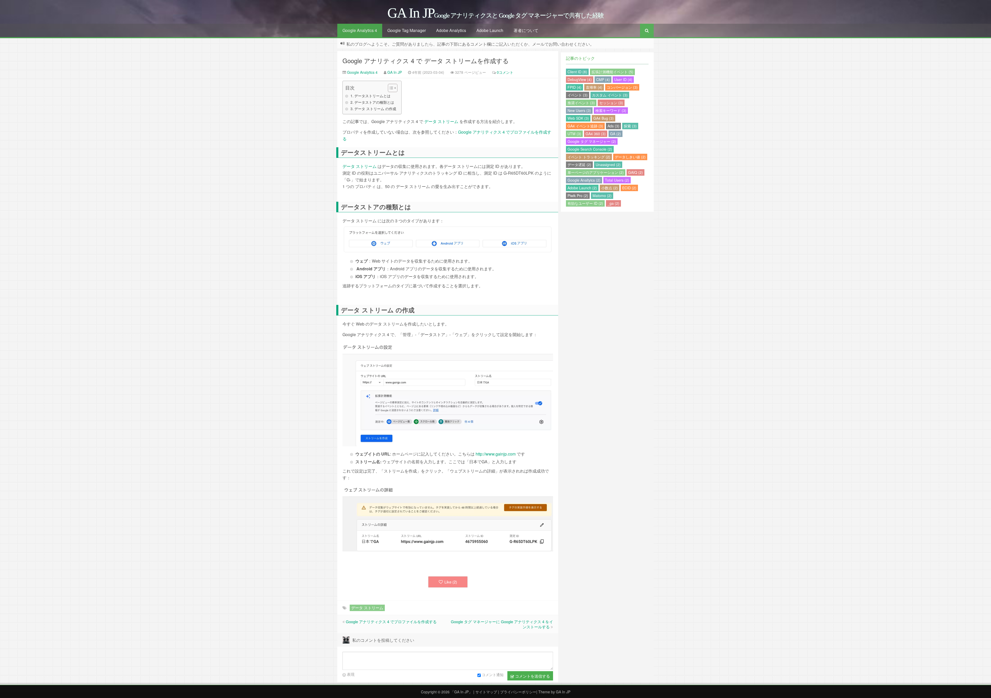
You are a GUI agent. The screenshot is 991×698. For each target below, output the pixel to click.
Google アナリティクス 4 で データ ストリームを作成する (425, 60)
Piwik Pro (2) (578, 195)
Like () (450, 582)
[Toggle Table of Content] (390, 88)
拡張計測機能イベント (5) (612, 71)
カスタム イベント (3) (610, 95)
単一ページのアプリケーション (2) (596, 172)
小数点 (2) (609, 187)
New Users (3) (579, 110)
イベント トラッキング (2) (589, 156)
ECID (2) (629, 187)
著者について (526, 30)
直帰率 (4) (594, 87)
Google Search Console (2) (590, 149)
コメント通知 (493, 674)
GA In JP (394, 72)
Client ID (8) (577, 71)
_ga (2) (613, 203)
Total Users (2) (617, 180)
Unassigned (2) (608, 164)
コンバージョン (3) (622, 87)
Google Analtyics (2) (584, 180)
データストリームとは (372, 95)
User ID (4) (623, 79)
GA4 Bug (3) (603, 118)
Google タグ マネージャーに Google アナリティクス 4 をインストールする (502, 624)
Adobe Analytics (451, 30)
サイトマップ (486, 691)
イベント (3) (578, 95)
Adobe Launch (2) (582, 187)
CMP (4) (603, 79)
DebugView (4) (580, 79)
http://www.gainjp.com (496, 454)
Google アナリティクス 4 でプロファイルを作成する (391, 621)
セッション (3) (611, 102)
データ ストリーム (441, 121)
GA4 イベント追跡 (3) (585, 125)
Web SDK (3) (578, 118)
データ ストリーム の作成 (375, 108)
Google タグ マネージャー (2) (592, 141)
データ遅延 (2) (579, 164)
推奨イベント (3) (581, 102)
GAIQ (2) (635, 172)
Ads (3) (613, 125)
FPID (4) (574, 87)
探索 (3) (630, 125)
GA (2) (615, 133)
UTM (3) (574, 133)
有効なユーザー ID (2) (585, 203)
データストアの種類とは (374, 102)
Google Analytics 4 (359, 30)
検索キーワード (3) (610, 110)
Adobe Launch (489, 30)
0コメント (505, 72)
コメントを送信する (532, 676)
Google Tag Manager (406, 30)
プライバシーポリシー (518, 691)
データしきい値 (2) (630, 156)
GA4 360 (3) (596, 133)
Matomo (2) (602, 195)
